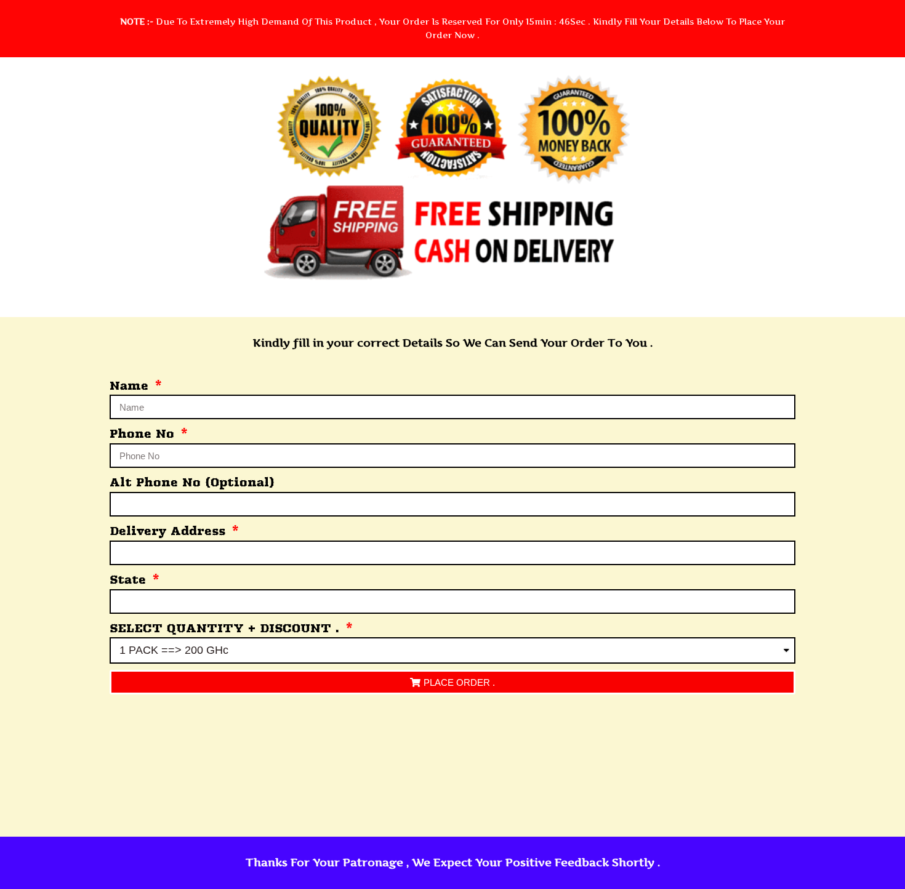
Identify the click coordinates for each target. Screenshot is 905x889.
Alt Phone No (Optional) (192, 482)
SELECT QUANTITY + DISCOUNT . (227, 628)
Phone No (144, 434)
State (130, 580)
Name (131, 386)
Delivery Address (170, 531)
